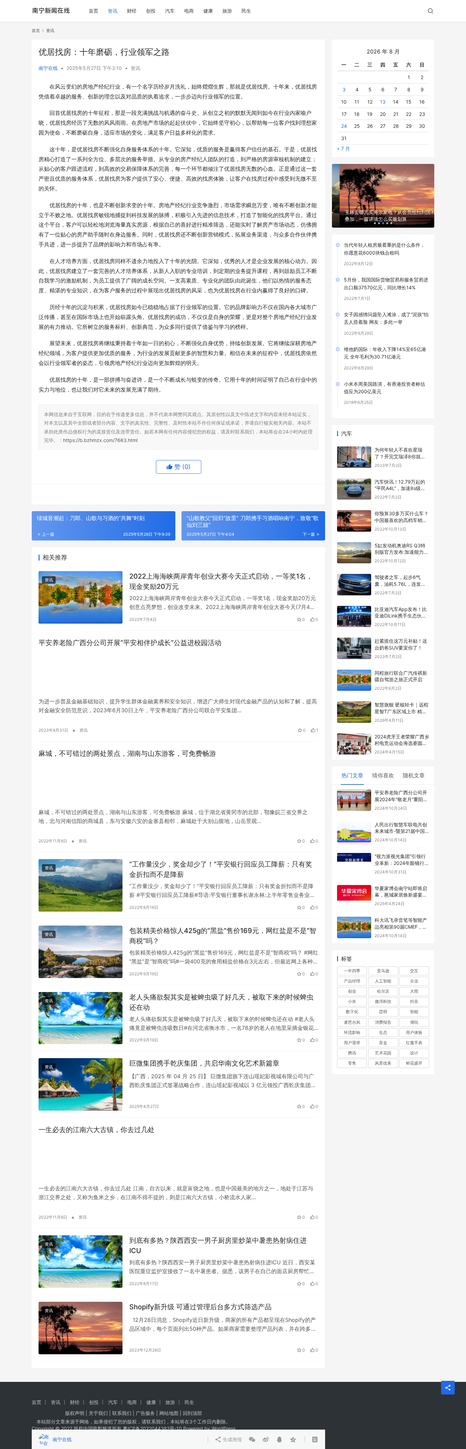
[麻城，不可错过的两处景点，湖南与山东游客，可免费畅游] (178, 783)
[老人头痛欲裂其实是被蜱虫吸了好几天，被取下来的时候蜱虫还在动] (80, 1018)
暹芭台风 (352, 1010)
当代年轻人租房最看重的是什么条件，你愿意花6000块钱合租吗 (384, 237)
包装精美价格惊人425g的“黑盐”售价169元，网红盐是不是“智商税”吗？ (222, 936)
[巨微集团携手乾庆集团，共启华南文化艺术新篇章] (80, 1084)
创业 (352, 980)
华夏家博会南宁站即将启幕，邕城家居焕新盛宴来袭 (401, 884)
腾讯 (352, 1041)
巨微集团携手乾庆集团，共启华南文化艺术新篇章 (204, 1063)
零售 (352, 1052)
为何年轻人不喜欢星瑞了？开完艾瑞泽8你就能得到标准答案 (400, 445)
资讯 (112, 11)
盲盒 (383, 1031)
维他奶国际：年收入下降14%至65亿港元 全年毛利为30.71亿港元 (385, 342)
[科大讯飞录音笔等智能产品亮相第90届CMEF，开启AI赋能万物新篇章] (354, 916)
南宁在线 (48, 68)
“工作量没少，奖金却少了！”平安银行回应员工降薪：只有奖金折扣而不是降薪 (220, 869)
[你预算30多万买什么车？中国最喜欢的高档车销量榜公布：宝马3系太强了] (354, 510)
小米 (352, 990)
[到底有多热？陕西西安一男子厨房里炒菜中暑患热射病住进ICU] (80, 1261)
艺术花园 (383, 1041)
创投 (151, 11)
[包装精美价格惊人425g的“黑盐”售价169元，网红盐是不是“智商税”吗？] (80, 952)
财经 (131, 11)
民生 (246, 11)
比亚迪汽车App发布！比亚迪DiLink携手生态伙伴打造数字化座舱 (401, 604)
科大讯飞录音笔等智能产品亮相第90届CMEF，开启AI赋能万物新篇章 (401, 915)
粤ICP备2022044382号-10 (152, 1428)
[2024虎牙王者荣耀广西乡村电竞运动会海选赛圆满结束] (354, 733)
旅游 (227, 11)
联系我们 (121, 1413)
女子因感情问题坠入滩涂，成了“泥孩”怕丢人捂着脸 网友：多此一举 (386, 307)
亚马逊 (383, 959)
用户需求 (352, 1031)
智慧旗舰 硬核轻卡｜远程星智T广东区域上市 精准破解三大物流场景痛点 (401, 700)
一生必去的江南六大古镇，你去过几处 (97, 1130)
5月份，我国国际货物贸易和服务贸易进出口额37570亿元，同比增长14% (386, 272)
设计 (414, 1041)
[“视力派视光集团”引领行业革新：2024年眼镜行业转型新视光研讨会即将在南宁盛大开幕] (354, 853)
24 (344, 115)
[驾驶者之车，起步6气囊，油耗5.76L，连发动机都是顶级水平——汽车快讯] (354, 573)
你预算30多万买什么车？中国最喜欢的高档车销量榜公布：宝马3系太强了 (401, 509)
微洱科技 (383, 990)
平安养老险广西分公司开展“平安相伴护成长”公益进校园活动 (130, 643)
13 (382, 91)
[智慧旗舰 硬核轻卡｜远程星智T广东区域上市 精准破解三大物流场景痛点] (354, 701)
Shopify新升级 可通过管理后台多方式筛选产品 (200, 1307)
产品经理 (352, 970)
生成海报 (231, 494)
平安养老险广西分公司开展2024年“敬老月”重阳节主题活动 (401, 788)
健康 (208, 11)
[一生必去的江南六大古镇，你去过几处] (178, 1159)
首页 (93, 11)
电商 (189, 11)
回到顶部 (192, 1413)
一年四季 (352, 959)
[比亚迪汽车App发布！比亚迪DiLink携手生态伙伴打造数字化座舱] (354, 605)
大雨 (414, 980)
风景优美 (383, 1052)
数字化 (352, 1000)
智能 (414, 1000)
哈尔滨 (383, 980)
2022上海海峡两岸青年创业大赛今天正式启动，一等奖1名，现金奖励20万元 (221, 581)
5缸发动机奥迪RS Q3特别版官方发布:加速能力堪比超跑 (401, 541)
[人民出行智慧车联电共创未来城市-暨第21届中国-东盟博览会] (354, 821)
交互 (414, 959)
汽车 (170, 11)
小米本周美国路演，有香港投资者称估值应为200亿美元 (384, 376)
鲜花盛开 (414, 1052)
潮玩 (414, 1010)
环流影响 (352, 1021)
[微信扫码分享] (252, 494)
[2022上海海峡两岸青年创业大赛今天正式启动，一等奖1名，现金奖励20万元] (80, 597)
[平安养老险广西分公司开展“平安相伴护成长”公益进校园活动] (178, 672)
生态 (383, 1021)
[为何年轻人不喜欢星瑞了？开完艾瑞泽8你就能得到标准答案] (354, 446)
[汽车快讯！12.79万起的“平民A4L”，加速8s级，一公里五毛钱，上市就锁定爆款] (354, 478)
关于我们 (98, 1413)
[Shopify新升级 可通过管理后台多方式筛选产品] (80, 1328)
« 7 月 (343, 137)
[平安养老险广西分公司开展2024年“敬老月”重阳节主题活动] (354, 789)
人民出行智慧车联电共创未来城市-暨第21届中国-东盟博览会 (401, 820)
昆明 (383, 1000)
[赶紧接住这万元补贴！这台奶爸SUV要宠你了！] (354, 637)
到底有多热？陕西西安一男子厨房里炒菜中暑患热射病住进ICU (218, 1245)
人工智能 (383, 970)
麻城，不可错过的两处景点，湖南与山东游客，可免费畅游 (127, 753)
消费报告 (383, 1010)
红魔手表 (414, 1031)
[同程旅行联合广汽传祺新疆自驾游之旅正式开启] (354, 669)
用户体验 (414, 1021)
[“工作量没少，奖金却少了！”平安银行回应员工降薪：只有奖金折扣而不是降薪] (80, 885)
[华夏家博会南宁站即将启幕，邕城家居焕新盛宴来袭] (354, 885)
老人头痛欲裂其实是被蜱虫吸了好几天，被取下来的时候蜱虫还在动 (221, 1002)
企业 (414, 970)
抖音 (414, 990)
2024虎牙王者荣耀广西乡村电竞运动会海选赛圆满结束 (402, 732)
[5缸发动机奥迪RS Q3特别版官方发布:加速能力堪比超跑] (354, 542)
